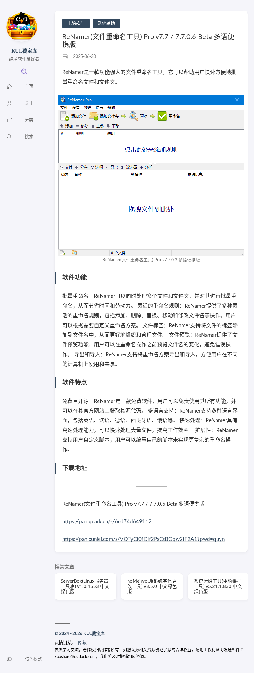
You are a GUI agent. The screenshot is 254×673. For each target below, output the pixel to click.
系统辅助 (106, 23)
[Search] (24, 73)
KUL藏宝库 (24, 50)
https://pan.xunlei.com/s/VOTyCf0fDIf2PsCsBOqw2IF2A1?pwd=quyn (143, 539)
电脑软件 (76, 23)
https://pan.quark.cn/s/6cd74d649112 (106, 521)
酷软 (82, 643)
